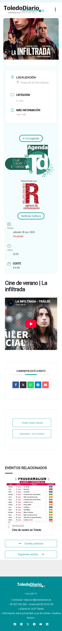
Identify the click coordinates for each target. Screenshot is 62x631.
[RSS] (47, 624)
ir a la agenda (31, 138)
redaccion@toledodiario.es (37, 599)
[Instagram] (21, 624)
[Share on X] (23, 385)
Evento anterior (34, 543)
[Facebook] (15, 624)
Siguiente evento (28, 554)
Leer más (21, 114)
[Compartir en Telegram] (38, 385)
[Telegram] (34, 624)
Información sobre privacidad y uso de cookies (26, 613)
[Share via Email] (45, 385)
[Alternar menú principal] (55, 9)
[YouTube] (40, 624)
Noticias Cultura (31, 216)
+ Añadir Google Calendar (32, 423)
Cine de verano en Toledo (26, 530)
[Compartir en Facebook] (15, 385)
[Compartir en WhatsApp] (30, 385)
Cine (21, 100)
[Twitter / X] (27, 624)
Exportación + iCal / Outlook (32, 434)
